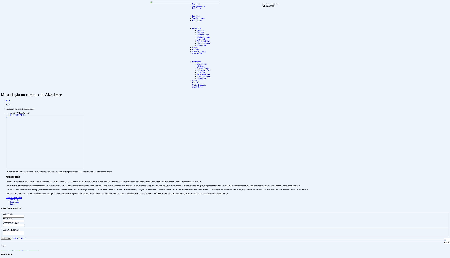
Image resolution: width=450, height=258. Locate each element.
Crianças (11, 250)
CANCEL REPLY (19, 238)
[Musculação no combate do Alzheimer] (45, 168)
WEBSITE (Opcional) (11, 223)
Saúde (12, 204)
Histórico (200, 33)
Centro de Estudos (199, 52)
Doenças (26, 250)
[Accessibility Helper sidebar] (447, 241)
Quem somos (202, 31)
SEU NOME (8, 214)
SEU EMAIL (8, 219)
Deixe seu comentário (14, 198)
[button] (206, 12)
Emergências (201, 45)
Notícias (195, 47)
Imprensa (195, 4)
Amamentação (5, 250)
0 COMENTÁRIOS (18, 115)
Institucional (196, 28)
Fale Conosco (197, 8)
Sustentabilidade (203, 35)
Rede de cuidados (203, 41)
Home (8, 100)
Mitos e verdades (34, 250)
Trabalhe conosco (198, 6)
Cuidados (16, 250)
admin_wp (14, 200)
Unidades (195, 50)
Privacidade (201, 39)
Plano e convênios (203, 43)
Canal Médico (197, 54)
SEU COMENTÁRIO (11, 230)
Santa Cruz (14, 202)
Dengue (22, 250)
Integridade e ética (203, 37)
